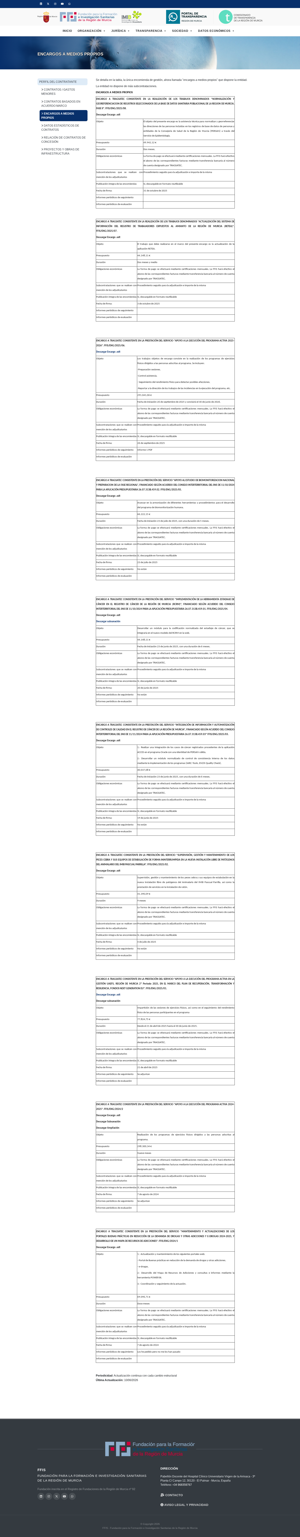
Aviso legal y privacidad (186, 1505)
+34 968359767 (182, 1484)
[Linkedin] (41, 4)
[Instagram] (55, 4)
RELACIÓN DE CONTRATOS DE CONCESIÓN (63, 139)
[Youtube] (62, 4)
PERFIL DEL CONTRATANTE (58, 81)
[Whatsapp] (69, 4)
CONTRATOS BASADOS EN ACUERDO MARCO (60, 103)
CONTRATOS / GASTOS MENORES (58, 91)
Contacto (173, 1495)
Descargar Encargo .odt (108, 352)
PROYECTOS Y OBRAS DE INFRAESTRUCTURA (60, 151)
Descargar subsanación (108, 621)
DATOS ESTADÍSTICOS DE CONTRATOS (60, 127)
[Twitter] (48, 4)
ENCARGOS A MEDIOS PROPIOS (57, 115)
